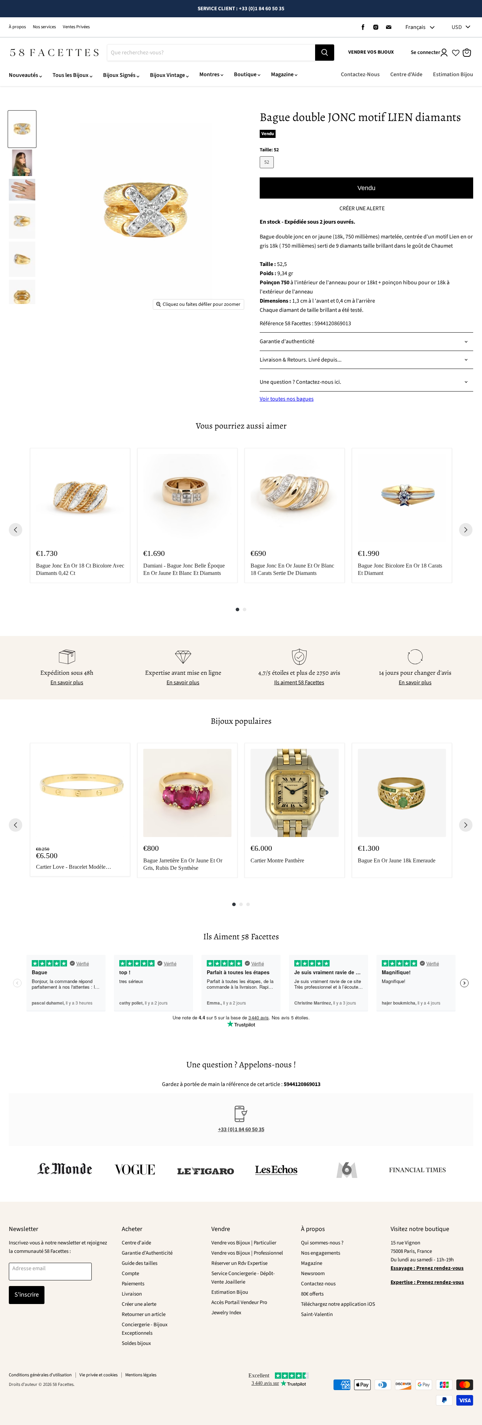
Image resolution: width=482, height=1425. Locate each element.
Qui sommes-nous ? (322, 1243)
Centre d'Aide (406, 74)
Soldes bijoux (136, 1343)
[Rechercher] (324, 52)
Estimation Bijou (453, 74)
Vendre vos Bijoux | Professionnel (247, 1253)
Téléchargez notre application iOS (338, 1304)
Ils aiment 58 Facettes (299, 682)
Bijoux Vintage (167, 75)
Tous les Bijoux (71, 75)
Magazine (282, 74)
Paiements (133, 1283)
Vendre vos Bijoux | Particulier (243, 1243)
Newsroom (313, 1273)
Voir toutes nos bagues (287, 399)
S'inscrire (26, 1294)
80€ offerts (312, 1294)
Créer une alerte (139, 1304)
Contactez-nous (318, 1283)
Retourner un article (143, 1314)
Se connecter (425, 52)
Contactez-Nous (360, 74)
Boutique (245, 74)
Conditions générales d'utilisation (40, 1375)
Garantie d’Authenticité (147, 1253)
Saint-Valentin (317, 1314)
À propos (17, 27)
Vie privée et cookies (98, 1375)
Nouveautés (23, 75)
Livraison (132, 1294)
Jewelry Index (226, 1312)
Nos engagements (320, 1253)
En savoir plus (66, 682)
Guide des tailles (139, 1263)
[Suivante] (465, 529)
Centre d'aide (136, 1243)
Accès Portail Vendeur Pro (239, 1302)
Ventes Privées (76, 27)
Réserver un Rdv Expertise (239, 1263)
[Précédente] (15, 529)
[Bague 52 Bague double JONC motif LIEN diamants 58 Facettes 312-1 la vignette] (22, 129)
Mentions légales (140, 1375)
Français (415, 27)
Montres (209, 74)
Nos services (44, 27)
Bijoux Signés (119, 75)
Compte (130, 1273)
